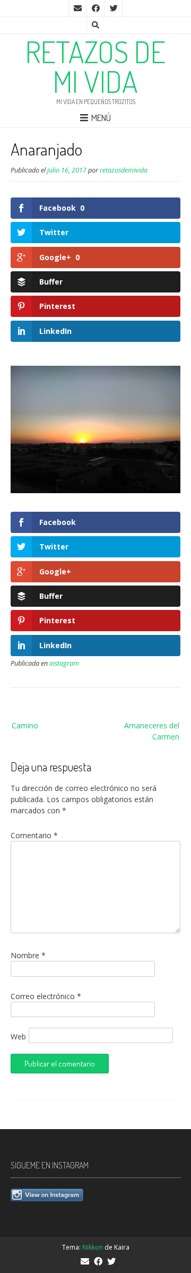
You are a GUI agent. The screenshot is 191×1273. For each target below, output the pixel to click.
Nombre (28, 955)
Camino (25, 725)
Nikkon (92, 1247)
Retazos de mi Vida (95, 66)
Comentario (34, 835)
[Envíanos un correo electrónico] (77, 8)
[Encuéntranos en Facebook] (95, 8)
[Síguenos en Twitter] (114, 8)
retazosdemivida (123, 170)
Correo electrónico (46, 996)
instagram (64, 663)
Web (18, 1036)
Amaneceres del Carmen (151, 731)
